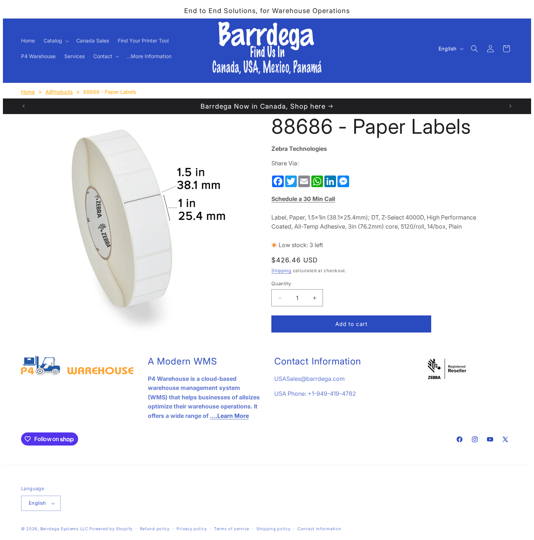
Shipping (281, 270)
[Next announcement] (510, 106)
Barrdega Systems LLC (64, 528)
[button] (55, 40)
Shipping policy (273, 528)
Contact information (319, 528)
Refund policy (155, 528)
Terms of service (231, 528)
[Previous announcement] (24, 106)
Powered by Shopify (111, 528)
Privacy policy (192, 528)
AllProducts (59, 92)
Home (28, 92)
